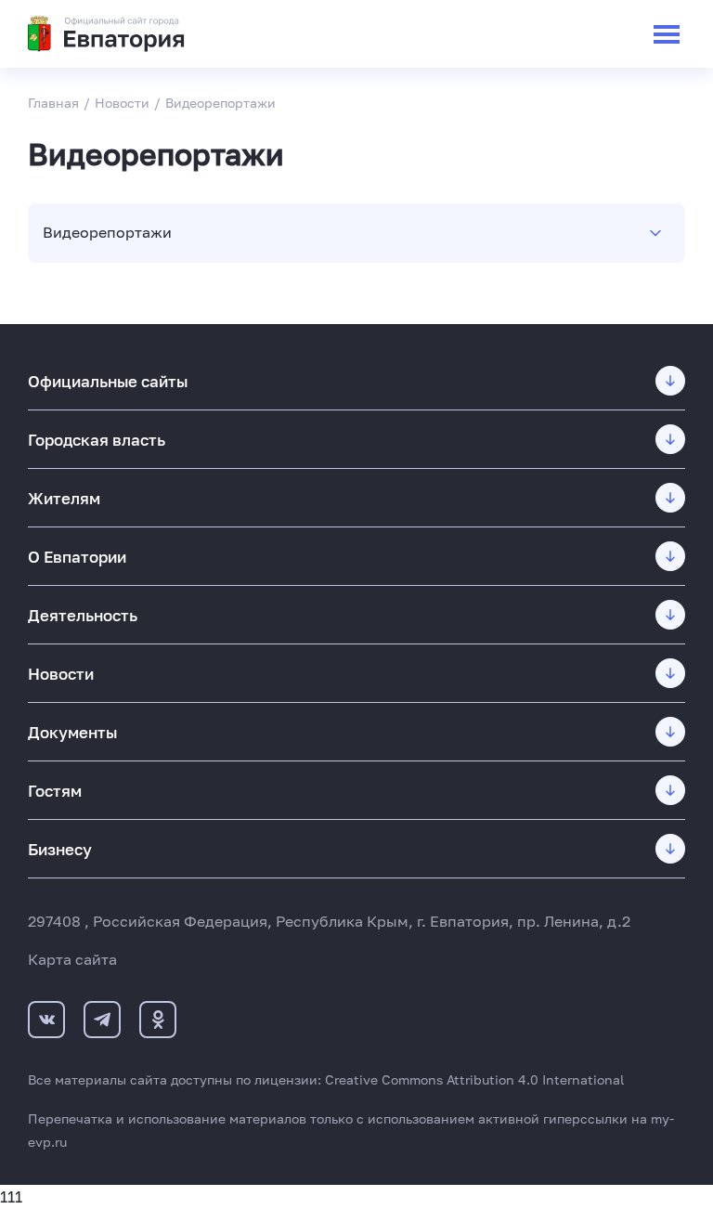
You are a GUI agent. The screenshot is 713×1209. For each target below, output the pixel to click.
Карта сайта (72, 959)
